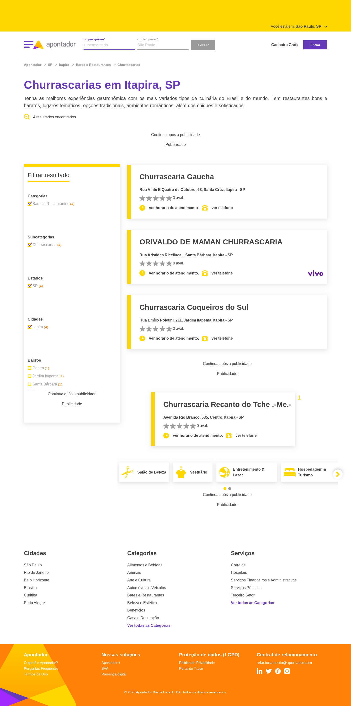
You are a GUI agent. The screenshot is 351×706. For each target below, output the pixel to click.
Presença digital (113, 674)
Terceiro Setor (243, 595)
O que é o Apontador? (41, 663)
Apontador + (111, 663)
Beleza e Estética (142, 603)
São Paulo (33, 565)
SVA (104, 668)
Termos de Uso (36, 674)
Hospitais (239, 572)
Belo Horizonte (36, 580)
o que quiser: (94, 39)
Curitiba (30, 595)
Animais (134, 572)
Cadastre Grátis (285, 45)
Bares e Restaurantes (145, 595)
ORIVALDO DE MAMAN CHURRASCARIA (210, 242)
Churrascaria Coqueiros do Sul (194, 307)
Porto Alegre (34, 603)
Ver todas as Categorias (148, 625)
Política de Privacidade (197, 663)
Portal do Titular (191, 668)
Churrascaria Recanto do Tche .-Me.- (227, 404)
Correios (238, 565)
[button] (224, 488)
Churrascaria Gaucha (176, 177)
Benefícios (136, 610)
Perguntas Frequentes (41, 668)
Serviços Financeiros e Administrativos (264, 580)
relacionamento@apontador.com (284, 663)
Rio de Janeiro (36, 572)
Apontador (33, 65)
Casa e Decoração (143, 618)
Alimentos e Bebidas (144, 565)
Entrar (315, 45)
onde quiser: (147, 39)
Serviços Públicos (246, 588)
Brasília (30, 588)
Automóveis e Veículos (146, 588)
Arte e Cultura (139, 580)
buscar (203, 45)
